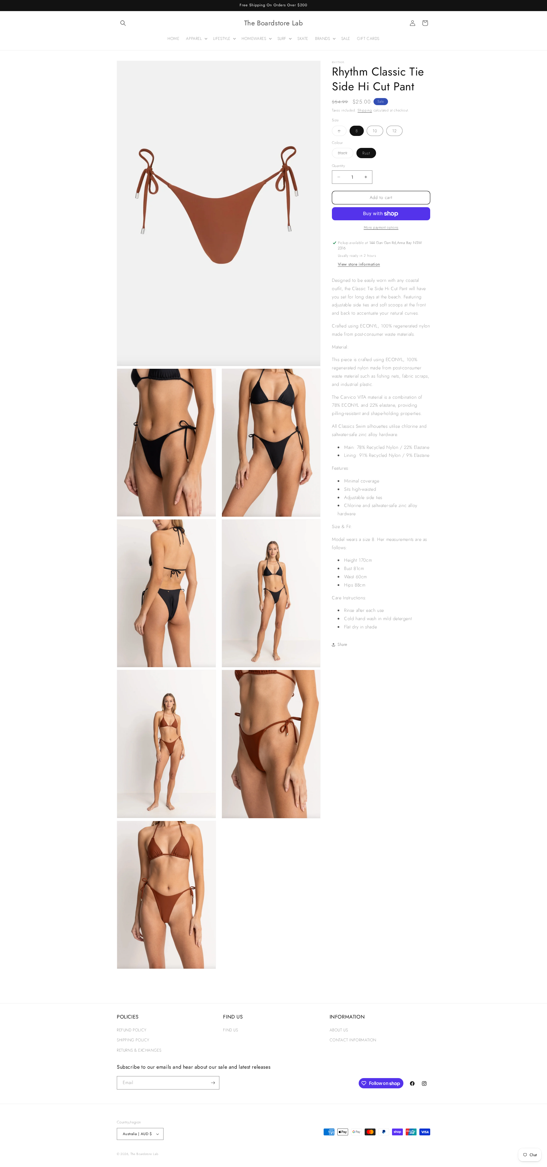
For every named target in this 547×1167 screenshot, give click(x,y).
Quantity (338, 165)
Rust (366, 153)
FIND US (230, 1030)
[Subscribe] (213, 1082)
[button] (123, 23)
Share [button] (342, 644)
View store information (359, 264)
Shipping (365, 110)
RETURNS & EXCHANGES (139, 1050)
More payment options (381, 227)
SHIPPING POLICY (133, 1040)
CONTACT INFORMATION (353, 1040)
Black (345, 154)
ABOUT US (339, 1030)
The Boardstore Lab (144, 1154)
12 (394, 131)
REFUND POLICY (131, 1030)
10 (375, 131)
